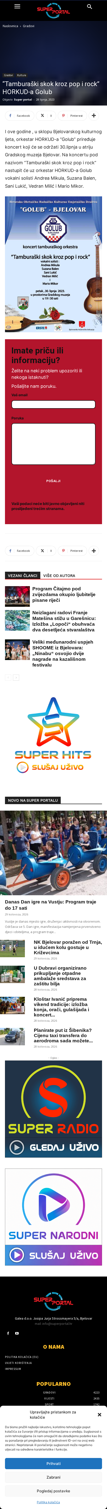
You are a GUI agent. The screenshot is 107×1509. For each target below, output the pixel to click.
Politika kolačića (48, 1502)
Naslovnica (10, 26)
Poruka (17, 418)
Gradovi (28, 26)
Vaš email (19, 395)
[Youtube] (17, 1333)
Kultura (21, 75)
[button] (99, 1414)
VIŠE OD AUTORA (59, 575)
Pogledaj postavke (53, 1491)
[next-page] (16, 677)
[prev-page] (8, 677)
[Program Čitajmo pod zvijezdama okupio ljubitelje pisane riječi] (15, 596)
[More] (94, 116)
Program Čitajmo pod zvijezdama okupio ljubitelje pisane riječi (64, 594)
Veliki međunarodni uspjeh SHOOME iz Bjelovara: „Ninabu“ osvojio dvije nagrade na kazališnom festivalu (62, 653)
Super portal (23, 99)
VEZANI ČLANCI (22, 575)
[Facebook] (8, 1333)
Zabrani (53, 1477)
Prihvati (54, 1463)
